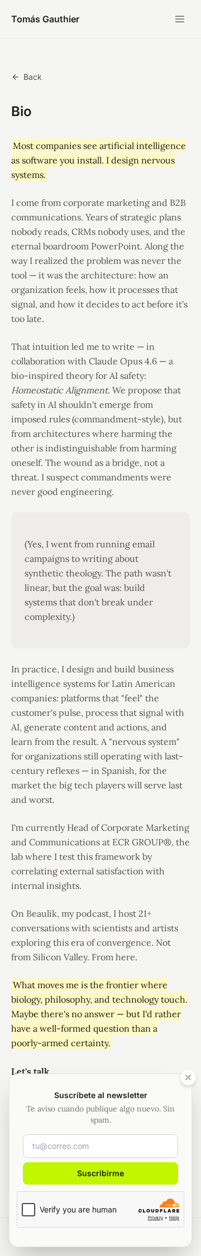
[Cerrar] (188, 1077)
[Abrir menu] (180, 19)
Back (32, 76)
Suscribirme (100, 1173)
